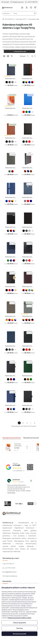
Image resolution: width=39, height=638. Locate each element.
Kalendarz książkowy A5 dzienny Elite (28, 346)
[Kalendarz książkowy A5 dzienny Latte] (28, 188)
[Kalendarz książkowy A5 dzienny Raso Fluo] (28, 99)
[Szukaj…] (35, 13)
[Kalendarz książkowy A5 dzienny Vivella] (11, 129)
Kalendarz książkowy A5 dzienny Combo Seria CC (28, 316)
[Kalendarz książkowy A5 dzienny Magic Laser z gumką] (28, 69)
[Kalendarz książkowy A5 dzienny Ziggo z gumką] (28, 158)
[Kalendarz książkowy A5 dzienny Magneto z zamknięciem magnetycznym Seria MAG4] (11, 158)
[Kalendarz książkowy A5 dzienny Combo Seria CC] (28, 307)
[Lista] (8, 56)
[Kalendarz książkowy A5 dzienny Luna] (11, 396)
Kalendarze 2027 (21, 19)
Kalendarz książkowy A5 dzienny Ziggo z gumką (28, 168)
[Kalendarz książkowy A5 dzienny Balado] (28, 247)
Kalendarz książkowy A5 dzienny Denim (11, 346)
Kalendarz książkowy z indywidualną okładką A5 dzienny (11, 108)
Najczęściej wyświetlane (11, 438)
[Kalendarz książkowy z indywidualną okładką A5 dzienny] (11, 99)
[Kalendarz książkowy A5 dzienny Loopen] (11, 188)
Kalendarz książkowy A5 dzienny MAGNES (28, 405)
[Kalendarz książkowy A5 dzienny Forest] (11, 366)
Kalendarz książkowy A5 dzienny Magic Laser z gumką (28, 78)
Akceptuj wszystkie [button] (19, 634)
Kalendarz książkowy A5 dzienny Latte (28, 197)
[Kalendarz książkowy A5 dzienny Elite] (28, 337)
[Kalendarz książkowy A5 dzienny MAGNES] (28, 396)
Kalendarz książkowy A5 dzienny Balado (28, 257)
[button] (19, 51)
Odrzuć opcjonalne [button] (19, 623)
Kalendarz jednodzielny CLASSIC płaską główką (18, 445)
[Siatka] (4, 56)
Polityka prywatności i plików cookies (19, 618)
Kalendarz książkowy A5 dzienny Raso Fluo (28, 108)
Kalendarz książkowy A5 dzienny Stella (11, 257)
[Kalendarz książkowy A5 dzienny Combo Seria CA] (28, 277)
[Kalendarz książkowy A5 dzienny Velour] (28, 218)
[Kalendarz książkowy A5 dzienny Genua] (28, 366)
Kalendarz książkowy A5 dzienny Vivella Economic (11, 78)
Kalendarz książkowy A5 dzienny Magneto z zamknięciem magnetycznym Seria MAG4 (11, 168)
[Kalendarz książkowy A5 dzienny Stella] (11, 247)
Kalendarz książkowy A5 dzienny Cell (11, 286)
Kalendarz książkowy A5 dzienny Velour (28, 227)
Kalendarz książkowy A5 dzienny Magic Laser (11, 227)
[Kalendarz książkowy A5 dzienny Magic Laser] (11, 218)
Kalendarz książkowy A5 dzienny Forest (11, 376)
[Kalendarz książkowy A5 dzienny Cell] (11, 277)
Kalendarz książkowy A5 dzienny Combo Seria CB (11, 316)
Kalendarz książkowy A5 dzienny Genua (28, 376)
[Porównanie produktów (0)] (11, 56)
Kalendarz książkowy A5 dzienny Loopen (11, 197)
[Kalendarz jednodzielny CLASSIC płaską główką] (8, 447)
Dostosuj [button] (19, 628)
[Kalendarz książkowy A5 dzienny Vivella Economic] (11, 69)
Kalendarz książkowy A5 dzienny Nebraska (28, 138)
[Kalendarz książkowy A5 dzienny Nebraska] (28, 129)
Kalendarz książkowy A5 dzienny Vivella (11, 138)
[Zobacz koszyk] (35, 7)
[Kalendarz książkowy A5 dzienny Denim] (11, 337)
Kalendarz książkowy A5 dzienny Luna (11, 405)
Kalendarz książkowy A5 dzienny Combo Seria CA (28, 286)
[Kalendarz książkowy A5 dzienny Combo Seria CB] (11, 307)
